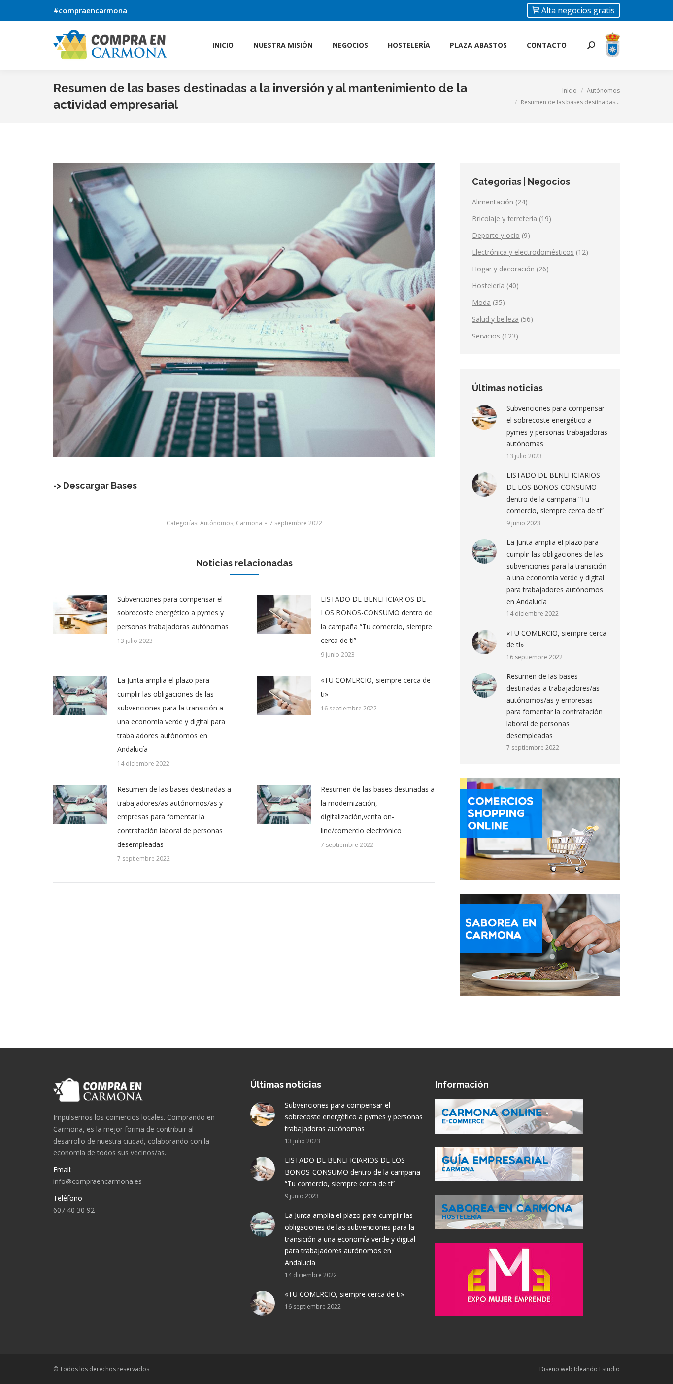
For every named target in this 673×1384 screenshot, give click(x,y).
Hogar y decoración (503, 268)
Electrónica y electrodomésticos (523, 252)
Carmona (249, 523)
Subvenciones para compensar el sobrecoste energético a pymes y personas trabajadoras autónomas (173, 612)
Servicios (486, 335)
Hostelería (488, 285)
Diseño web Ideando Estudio (579, 1369)
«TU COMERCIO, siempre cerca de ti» (376, 687)
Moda (481, 302)
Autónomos (216, 523)
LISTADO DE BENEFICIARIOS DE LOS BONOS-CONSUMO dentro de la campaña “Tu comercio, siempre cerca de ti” (377, 619)
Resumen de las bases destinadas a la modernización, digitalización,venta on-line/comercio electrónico (378, 809)
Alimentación (492, 201)
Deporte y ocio (496, 235)
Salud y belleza (495, 319)
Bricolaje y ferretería (504, 218)
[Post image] (80, 614)
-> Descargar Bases (95, 485)
